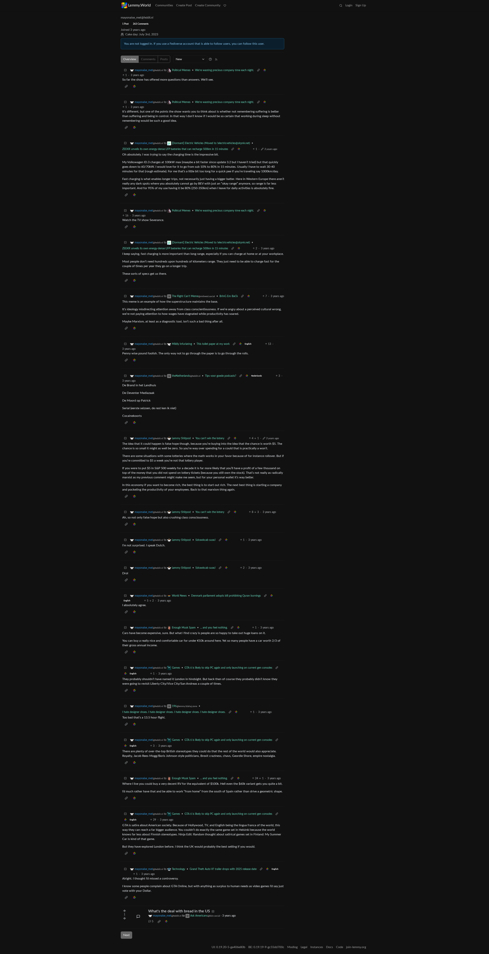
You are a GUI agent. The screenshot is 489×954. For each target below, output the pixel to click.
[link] (265, 70)
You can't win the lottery (209, 438)
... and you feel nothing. (213, 627)
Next (126, 935)
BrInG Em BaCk (228, 296)
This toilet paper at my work (213, 344)
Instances (316, 947)
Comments (148, 59)
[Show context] (258, 70)
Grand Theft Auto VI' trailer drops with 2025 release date (223, 869)
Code (339, 947)
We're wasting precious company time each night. (224, 70)
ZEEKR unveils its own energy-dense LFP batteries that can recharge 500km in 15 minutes (175, 149)
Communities (164, 5)
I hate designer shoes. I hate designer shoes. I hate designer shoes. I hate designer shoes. (173, 712)
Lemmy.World (139, 5)
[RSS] (216, 59)
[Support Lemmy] (225, 5)
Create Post (184, 5)
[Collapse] (125, 70)
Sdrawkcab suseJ (205, 540)
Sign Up (360, 5)
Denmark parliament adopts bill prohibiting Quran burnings (226, 595)
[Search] (341, 5)
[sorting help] (210, 59)
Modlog (292, 947)
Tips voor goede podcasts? (220, 376)
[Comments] (138, 916)
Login (348, 5)
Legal (304, 947)
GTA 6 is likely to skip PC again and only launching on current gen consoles (228, 668)
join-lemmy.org (356, 947)
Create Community (207, 5)
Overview (129, 59)
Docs (329, 947)
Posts (164, 59)
